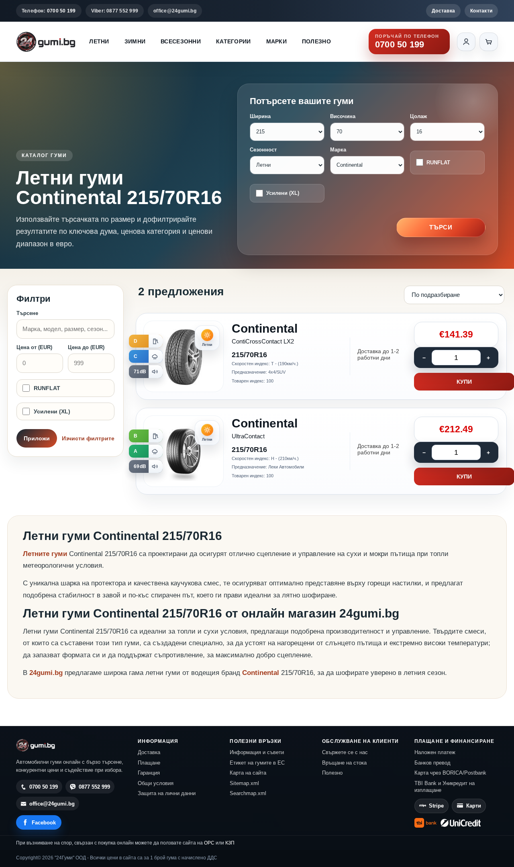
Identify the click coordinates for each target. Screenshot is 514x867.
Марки (276, 41)
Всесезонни (181, 41)
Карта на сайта (248, 773)
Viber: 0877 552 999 (115, 11)
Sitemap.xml (244, 783)
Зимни (134, 41)
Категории (233, 41)
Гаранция (149, 773)
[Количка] (488, 42)
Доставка (443, 11)
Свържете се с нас (345, 752)
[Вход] (466, 42)
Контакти (481, 11)
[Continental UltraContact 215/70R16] (321, 451)
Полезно (316, 41)
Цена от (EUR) (34, 347)
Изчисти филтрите (88, 438)
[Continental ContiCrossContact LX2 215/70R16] (321, 356)
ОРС (209, 843)
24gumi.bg (46, 673)
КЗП (230, 843)
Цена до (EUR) (86, 347)
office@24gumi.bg (174, 11)
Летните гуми (45, 554)
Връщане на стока (344, 763)
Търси (441, 227)
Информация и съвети (257, 752)
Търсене (27, 313)
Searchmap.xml (248, 793)
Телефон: (49, 11)
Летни (99, 41)
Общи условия (155, 783)
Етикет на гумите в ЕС (257, 763)
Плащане (149, 763)
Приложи (37, 438)
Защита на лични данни (167, 793)
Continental (261, 673)
